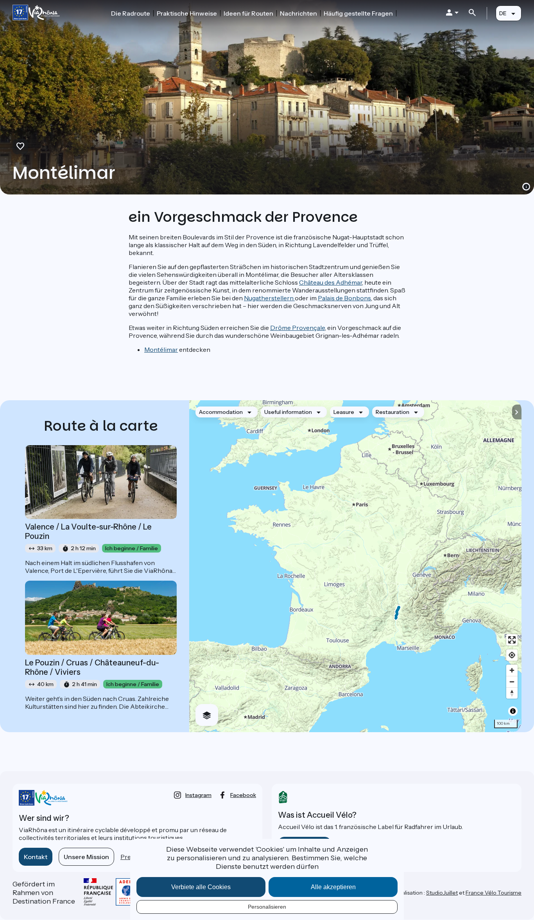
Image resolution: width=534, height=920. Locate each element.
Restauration (392, 411)
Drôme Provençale (297, 328)
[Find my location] (512, 655)
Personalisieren (267, 907)
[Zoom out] (512, 681)
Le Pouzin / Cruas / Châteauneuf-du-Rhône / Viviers (92, 667)
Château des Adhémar (330, 282)
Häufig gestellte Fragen (358, 13)
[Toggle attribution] (513, 711)
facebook (243, 795)
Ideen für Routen (248, 13)
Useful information (288, 411)
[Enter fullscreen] (512, 639)
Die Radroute (130, 13)
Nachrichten (298, 13)
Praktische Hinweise (187, 13)
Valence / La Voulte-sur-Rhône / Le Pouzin (88, 531)
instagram (198, 795)
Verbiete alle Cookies (201, 887)
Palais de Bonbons (344, 298)
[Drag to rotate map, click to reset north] (512, 693)
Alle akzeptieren (333, 887)
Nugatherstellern (269, 298)
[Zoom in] (512, 670)
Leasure (343, 411)
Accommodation (221, 411)
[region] (355, 566)
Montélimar (161, 349)
